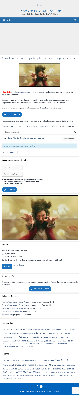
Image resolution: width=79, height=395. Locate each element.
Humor (24, 341)
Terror (9, 378)
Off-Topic (5, 344)
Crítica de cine (41, 333)
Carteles (62, 329)
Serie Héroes (63, 376)
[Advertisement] (39, 38)
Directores (66, 334)
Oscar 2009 (44, 344)
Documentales (7, 337)
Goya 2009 (12, 341)
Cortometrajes (26, 334)
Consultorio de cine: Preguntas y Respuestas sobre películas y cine (39, 58)
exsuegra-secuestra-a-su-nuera (13, 308)
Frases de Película (59, 338)
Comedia (64, 365)
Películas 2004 (46, 369)
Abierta (16, 138)
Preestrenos (42, 376)
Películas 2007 (16, 372)
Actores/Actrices (18, 329)
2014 (15, 361)
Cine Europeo (14, 365)
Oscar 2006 (18, 344)
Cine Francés (28, 365)
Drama (73, 365)
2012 (4, 361)
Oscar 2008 (34, 344)
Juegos (44, 341)
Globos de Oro (71, 337)
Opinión (12, 344)
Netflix (15, 369)
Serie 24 (55, 376)
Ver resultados (18, 265)
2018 (22, 361)
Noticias (70, 341)
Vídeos (27, 347)
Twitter (48, 391)
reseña (50, 376)
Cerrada (30, 138)
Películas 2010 (56, 372)
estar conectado (24, 92)
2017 (18, 361)
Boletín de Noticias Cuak (13, 184)
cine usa (59, 365)
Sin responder (39, 138)
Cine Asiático (38, 361)
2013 (8, 361)
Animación (31, 330)
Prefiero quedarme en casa (13, 256)
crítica (68, 365)
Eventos (30, 337)
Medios (53, 341)
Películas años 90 (30, 376)
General (5, 369)
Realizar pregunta (12, 114)
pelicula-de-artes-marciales (12, 311)
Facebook (55, 391)
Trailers (22, 346)
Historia (17, 341)
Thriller (13, 378)
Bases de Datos (39, 330)
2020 (8, 330)
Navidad (11, 369)
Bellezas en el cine (52, 330)
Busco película (7, 315)
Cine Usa (50, 364)
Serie (18, 346)
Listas (48, 341)
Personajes (71, 344)
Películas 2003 (36, 369)
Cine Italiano (39, 365)
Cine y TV (15, 333)
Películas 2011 (66, 372)
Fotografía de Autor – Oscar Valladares (16, 302)
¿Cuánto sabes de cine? (40, 289)
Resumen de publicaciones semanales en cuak (21, 182)
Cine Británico (48, 361)
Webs (33, 347)
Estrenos (23, 337)
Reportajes (13, 347)
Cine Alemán (29, 361)
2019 (4, 330)
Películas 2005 (58, 369)
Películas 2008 (31, 372)
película (20, 369)
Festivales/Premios (42, 337)
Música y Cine (61, 341)
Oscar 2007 (26, 344)
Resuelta (23, 138)
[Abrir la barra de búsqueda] (75, 20)
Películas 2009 (44, 372)
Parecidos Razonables (57, 344)
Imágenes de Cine (34, 341)
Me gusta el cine (9, 254)
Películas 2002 (27, 369)
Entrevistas (15, 337)
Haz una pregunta (9, 152)
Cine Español (68, 329)
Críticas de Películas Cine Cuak (39, 11)
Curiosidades (56, 334)
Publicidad (6, 347)
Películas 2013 (10, 375)
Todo (10, 138)
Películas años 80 (20, 376)
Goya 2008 (6, 341)
